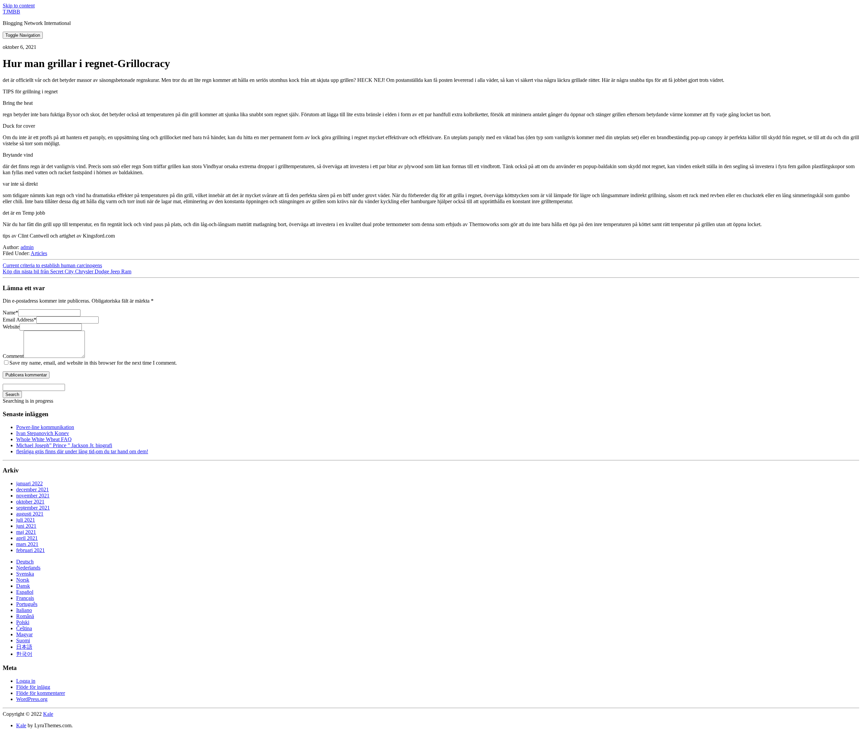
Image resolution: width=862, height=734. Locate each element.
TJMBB (11, 11)
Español (24, 592)
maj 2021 (26, 532)
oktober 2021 (30, 501)
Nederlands (28, 568)
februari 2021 (30, 550)
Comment (13, 356)
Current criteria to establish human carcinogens (52, 265)
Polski (22, 622)
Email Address (19, 320)
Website (11, 327)
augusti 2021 (29, 514)
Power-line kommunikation (45, 427)
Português (26, 604)
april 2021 (27, 538)
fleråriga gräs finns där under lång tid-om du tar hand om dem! (82, 451)
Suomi (23, 640)
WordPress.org (31, 699)
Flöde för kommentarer (40, 693)
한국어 (24, 654)
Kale (48, 714)
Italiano (24, 610)
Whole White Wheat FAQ (44, 439)
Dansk (23, 586)
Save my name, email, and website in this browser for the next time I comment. (93, 363)
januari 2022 (29, 483)
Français (25, 598)
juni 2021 (26, 526)
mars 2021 (27, 544)
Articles (39, 253)
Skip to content (19, 5)
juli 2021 (25, 520)
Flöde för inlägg (33, 687)
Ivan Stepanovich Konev (42, 433)
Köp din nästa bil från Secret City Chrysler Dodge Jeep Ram (67, 271)
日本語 (24, 647)
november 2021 (32, 495)
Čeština (24, 628)
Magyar (24, 634)
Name (10, 312)
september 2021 (33, 508)
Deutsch (25, 561)
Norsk (22, 580)
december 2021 (32, 489)
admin (27, 247)
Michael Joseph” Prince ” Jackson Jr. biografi (64, 445)
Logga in (25, 681)
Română (25, 616)
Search (12, 394)
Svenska (25, 574)
